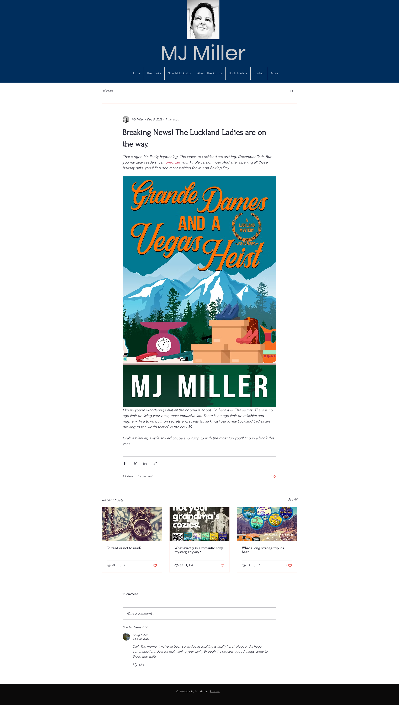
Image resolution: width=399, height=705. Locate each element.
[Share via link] (155, 463)
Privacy (215, 691)
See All (292, 499)
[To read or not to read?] (132, 524)
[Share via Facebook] (125, 463)
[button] (292, 91)
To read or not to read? (124, 548)
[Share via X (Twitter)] (135, 463)
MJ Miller (203, 52)
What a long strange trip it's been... (263, 550)
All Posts (107, 91)
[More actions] (273, 119)
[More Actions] (273, 636)
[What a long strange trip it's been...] (267, 524)
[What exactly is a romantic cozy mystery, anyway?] (200, 524)
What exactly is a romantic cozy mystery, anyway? (199, 550)
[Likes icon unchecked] (135, 664)
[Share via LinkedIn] (145, 463)
